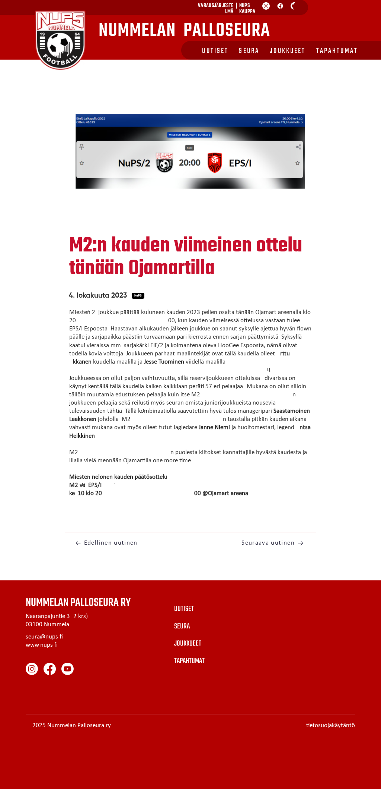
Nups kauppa (247, 8)
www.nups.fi (42, 645)
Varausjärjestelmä (215, 8)
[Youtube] (67, 669)
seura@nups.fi (44, 637)
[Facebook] (280, 6)
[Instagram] (266, 6)
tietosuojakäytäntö (330, 725)
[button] (138, 296)
